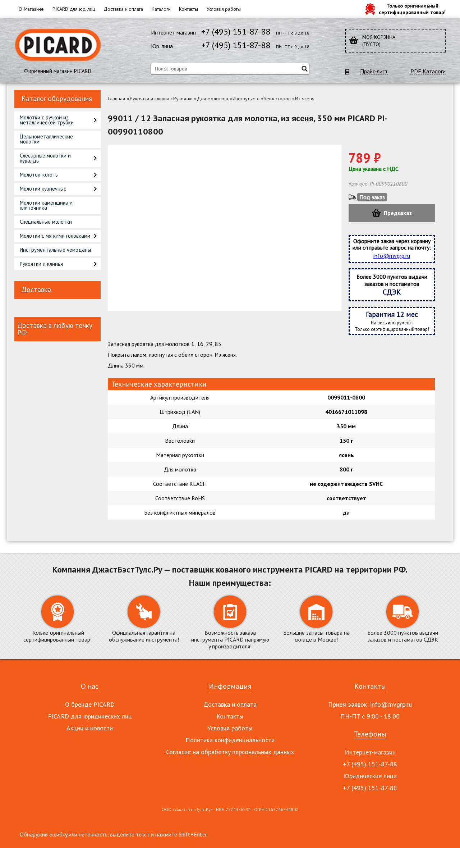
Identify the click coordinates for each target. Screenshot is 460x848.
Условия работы (224, 9)
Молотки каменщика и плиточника (46, 205)
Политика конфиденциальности (230, 740)
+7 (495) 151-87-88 (235, 31)
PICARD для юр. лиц (73, 9)
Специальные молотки (46, 221)
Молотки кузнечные (43, 188)
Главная (116, 98)
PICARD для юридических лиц (90, 716)
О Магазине (31, 9)
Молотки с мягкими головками (55, 235)
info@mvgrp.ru (391, 255)
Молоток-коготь (39, 174)
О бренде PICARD (90, 704)
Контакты (188, 9)
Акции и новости (89, 728)
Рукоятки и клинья (41, 263)
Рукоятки (183, 98)
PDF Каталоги (428, 71)
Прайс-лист (374, 71)
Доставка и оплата (123, 9)
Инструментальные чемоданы (55, 249)
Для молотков (212, 98)
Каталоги (161, 9)
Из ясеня (304, 98)
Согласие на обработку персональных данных (230, 752)
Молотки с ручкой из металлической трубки (47, 120)
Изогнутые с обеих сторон (262, 98)
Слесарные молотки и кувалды (45, 158)
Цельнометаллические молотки (46, 139)
